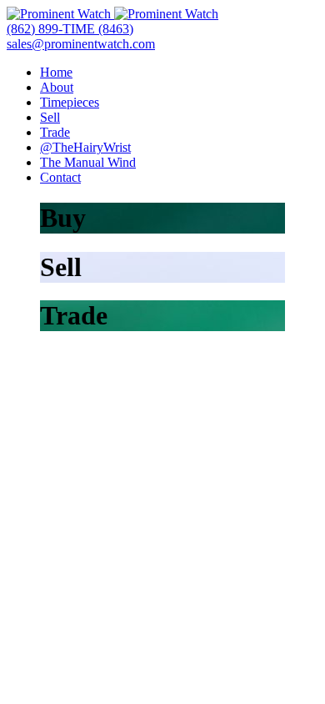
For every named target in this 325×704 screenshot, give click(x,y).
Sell (50, 117)
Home (56, 72)
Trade (55, 132)
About (56, 87)
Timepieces (69, 102)
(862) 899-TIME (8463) (70, 29)
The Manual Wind (88, 162)
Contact (60, 177)
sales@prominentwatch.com (81, 44)
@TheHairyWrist (85, 147)
